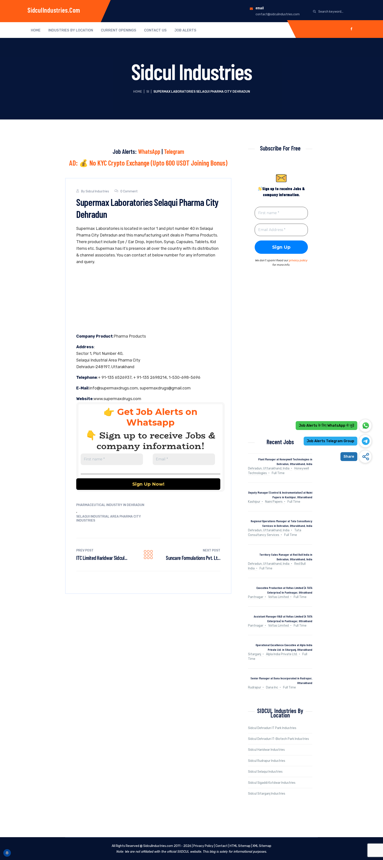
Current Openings (118, 30)
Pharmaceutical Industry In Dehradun (110, 505)
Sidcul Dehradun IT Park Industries (272, 728)
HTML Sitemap (240, 846)
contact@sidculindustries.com (278, 14)
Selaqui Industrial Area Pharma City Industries (108, 518)
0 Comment (129, 191)
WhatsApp (149, 151)
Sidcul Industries (97, 191)
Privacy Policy (203, 846)
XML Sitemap (261, 846)
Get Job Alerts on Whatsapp (157, 417)
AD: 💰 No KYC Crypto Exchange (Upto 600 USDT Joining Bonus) (148, 162)
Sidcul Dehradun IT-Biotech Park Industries (278, 739)
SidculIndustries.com (53, 10)
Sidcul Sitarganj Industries (266, 793)
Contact (221, 846)
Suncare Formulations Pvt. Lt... (193, 558)
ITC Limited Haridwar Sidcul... (101, 558)
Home (36, 30)
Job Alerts (185, 30)
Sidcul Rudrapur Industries (266, 761)
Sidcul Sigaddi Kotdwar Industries (271, 783)
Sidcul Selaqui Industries (265, 771)
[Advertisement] (148, 300)
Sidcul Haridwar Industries (266, 750)
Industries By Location (70, 30)
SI (147, 92)
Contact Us (155, 30)
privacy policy (298, 260)
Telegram (174, 151)
